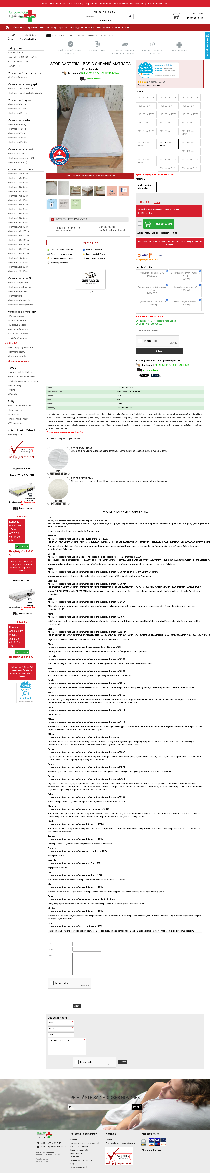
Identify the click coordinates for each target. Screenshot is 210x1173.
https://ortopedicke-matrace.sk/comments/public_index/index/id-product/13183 (86, 659)
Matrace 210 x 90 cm (18, 262)
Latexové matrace (17, 320)
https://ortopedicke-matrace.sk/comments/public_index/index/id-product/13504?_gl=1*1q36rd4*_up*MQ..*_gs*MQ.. (104, 572)
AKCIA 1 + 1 (14, 66)
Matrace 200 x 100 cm (19, 231)
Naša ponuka (15, 48)
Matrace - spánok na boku (21, 88)
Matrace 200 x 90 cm (18, 227)
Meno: (50, 944)
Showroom (107, 27)
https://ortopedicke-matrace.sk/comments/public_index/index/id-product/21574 (86, 767)
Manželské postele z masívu (22, 376)
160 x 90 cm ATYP (168, 97)
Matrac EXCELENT (22, 580)
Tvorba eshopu (43, 1159)
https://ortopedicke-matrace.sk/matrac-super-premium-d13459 (78, 809)
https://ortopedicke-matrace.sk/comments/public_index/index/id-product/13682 (86, 671)
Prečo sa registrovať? (79, 1150)
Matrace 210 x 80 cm (18, 258)
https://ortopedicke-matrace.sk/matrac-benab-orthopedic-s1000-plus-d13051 (85, 647)
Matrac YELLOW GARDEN (22, 475)
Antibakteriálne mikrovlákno (144, 186)
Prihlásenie (98, 20)
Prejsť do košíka (195, 17)
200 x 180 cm (188, 151)
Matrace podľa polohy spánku (24, 84)
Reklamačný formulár (79, 1146)
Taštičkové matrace (18, 338)
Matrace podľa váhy (19, 120)
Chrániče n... (93, 36)
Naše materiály (18, 27)
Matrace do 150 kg (17, 138)
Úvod (70, 36)
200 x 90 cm (165, 131)
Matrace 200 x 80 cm (18, 218)
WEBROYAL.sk (42, 1162)
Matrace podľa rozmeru (21, 169)
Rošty (11, 401)
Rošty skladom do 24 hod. (20, 405)
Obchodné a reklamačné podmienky (85, 1143)
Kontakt (97, 27)
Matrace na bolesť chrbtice (21, 305)
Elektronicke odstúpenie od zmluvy (120, 1143)
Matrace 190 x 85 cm (18, 196)
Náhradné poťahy (17, 352)
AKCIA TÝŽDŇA (16, 53)
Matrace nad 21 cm (18, 113)
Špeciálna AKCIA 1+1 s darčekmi (23, 57)
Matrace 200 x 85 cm (18, 222)
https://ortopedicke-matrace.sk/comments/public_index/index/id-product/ (83, 737)
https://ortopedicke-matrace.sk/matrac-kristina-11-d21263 (76, 824)
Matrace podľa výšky (19, 100)
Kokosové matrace (17, 325)
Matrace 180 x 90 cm (18, 187)
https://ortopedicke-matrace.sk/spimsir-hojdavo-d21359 (75, 926)
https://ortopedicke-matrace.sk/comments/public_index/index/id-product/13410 (86, 710)
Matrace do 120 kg (17, 129)
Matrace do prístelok (18, 291)
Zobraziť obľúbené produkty (62, 258)
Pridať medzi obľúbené (95, 254)
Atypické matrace (83, 27)
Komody (13, 394)
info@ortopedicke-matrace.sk (161, 321)
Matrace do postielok (18, 282)
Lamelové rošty (16, 410)
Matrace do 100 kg (17, 124)
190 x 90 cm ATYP (146, 114)
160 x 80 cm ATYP (146, 97)
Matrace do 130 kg (17, 133)
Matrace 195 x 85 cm (18, 209)
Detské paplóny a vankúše (21, 347)
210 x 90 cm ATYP (190, 159)
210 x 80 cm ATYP (168, 159)
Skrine (12, 390)
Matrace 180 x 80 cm (18, 182)
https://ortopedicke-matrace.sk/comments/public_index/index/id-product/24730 (86, 779)
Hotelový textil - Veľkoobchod (24, 430)
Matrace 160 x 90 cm (18, 178)
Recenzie (119, 27)
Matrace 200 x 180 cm (19, 249)
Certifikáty (74, 1157)
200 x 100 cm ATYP (188, 132)
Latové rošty (15, 414)
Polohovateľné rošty (18, 419)
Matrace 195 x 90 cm (18, 213)
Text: (50, 955)
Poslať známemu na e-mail (62, 254)
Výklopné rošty (16, 423)
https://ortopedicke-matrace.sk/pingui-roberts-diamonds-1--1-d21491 (82, 899)
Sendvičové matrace (18, 329)
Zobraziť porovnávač (59, 263)
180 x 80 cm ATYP (190, 97)
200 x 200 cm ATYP (144, 161)
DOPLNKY (12, 343)
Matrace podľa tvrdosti (20, 149)
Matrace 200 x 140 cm (19, 240)
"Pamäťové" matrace (18, 334)
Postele (12, 367)
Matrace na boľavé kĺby (19, 300)
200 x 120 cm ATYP (144, 144)
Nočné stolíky (15, 385)
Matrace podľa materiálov (22, 311)
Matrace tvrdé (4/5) (18, 162)
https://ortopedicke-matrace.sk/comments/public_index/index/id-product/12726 (86, 695)
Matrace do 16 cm (17, 104)
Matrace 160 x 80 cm (18, 174)
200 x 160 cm (188, 142)
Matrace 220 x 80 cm (18, 267)
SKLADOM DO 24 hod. (19, 61)
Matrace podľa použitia (21, 278)
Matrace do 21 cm (17, 109)
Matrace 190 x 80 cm (18, 191)
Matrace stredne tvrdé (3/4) (22, 158)
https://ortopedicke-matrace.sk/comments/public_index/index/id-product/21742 (86, 722)
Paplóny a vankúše (17, 356)
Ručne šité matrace (18, 77)
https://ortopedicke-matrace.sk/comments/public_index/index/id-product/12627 (86, 602)
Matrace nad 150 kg (18, 142)
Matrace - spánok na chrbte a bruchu (25, 93)
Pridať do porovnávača (95, 258)
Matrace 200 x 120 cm (19, 236)
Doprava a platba (66, 27)
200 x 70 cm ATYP (168, 123)
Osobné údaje (76, 1153)
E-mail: (50, 949)
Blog (72, 1164)
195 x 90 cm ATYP (146, 123)
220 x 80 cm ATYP (168, 168)
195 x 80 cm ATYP (168, 114)
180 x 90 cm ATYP (146, 106)
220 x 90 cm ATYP (190, 168)
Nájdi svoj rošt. (90, 242)
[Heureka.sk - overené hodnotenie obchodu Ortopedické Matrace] (25, 703)
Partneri (109, 1140)
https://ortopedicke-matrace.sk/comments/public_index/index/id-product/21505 (86, 617)
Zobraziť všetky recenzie (149, 85)
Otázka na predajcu (94, 250)
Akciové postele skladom (20, 372)
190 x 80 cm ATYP (168, 106)
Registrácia (109, 20)
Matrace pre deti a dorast (20, 287)
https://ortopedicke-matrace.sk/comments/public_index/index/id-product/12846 (86, 683)
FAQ (127, 27)
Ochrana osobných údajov (81, 1160)
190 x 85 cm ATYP (190, 106)
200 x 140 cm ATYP (166, 144)
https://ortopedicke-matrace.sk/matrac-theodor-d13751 (75, 875)
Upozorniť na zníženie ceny (62, 250)
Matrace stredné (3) (18, 153)
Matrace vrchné (16, 296)
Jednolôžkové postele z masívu (23, 381)
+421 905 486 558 (154, 324)
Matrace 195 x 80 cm (18, 205)
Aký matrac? (33, 27)
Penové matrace (16, 316)
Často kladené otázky (79, 1167)
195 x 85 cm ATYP (190, 114)
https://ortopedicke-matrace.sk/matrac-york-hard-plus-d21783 (78, 851)
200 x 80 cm (187, 123)
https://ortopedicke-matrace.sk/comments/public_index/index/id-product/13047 (86, 752)
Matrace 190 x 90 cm (18, 200)
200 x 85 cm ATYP (146, 131)
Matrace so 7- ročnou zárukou (25, 73)
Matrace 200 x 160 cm (19, 244)
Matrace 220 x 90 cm (18, 271)
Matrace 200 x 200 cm (19, 253)
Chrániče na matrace (18, 361)
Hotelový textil (15, 434)
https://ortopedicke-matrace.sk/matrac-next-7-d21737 (74, 863)
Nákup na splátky (48, 27)
